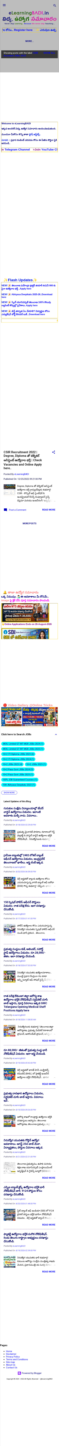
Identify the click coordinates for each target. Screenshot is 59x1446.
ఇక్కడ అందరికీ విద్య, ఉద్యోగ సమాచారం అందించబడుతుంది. (29, 128)
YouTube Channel (37, 149)
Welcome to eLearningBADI (16, 123)
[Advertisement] (29, 90)
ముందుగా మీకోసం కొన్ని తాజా (21, 134)
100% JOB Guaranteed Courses (19, 779)
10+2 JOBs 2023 (12, 764)
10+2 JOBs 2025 (35, 764)
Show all (49, 53)
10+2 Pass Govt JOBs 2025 (17, 774)
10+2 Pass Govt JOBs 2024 (17, 769)
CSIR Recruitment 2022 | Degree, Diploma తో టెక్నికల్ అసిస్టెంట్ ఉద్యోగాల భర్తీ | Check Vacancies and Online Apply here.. (23, 460)
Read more (48, 509)
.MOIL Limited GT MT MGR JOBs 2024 (23, 743)
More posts (29, 523)
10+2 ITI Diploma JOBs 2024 (18, 759)
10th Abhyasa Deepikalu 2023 (18, 784)
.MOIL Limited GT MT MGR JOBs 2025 (23, 749)
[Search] (55, 6)
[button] (53, 452)
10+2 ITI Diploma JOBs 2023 (18, 754)
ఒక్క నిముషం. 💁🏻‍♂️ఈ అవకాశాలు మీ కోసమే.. (25, 596)
